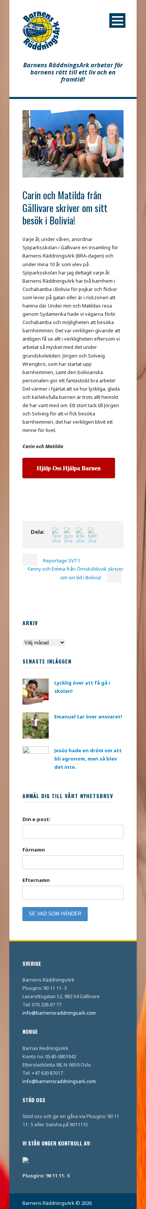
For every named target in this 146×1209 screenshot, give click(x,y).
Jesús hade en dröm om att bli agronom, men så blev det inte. (88, 758)
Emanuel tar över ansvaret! (88, 716)
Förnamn (33, 849)
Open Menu (117, 20)
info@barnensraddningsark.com (59, 1012)
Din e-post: (36, 819)
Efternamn (36, 880)
